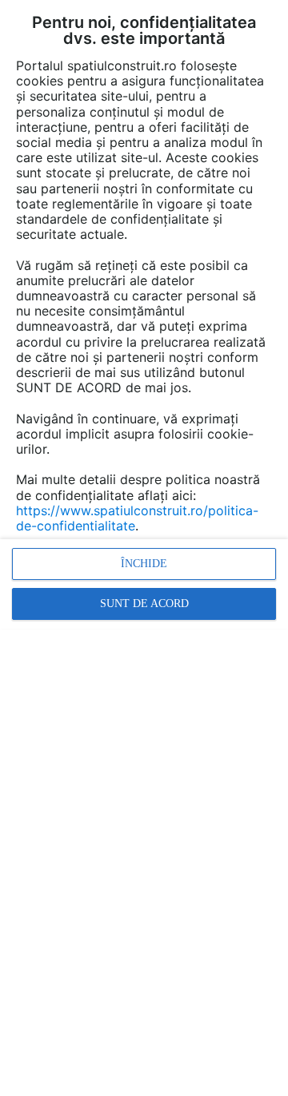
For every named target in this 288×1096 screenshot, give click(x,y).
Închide (144, 564)
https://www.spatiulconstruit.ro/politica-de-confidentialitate (137, 518)
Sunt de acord (144, 604)
